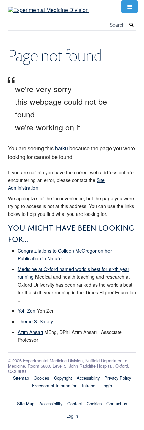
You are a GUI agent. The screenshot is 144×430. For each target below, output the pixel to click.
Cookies (41, 378)
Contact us (116, 403)
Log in (72, 416)
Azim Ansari (30, 332)
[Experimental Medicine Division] (48, 6)
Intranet (89, 385)
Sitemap (21, 378)
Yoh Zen (26, 310)
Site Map (25, 403)
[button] (129, 6)
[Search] (132, 25)
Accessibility (88, 378)
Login (106, 385)
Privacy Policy (117, 378)
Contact (74, 403)
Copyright (63, 378)
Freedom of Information (54, 385)
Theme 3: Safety (35, 321)
